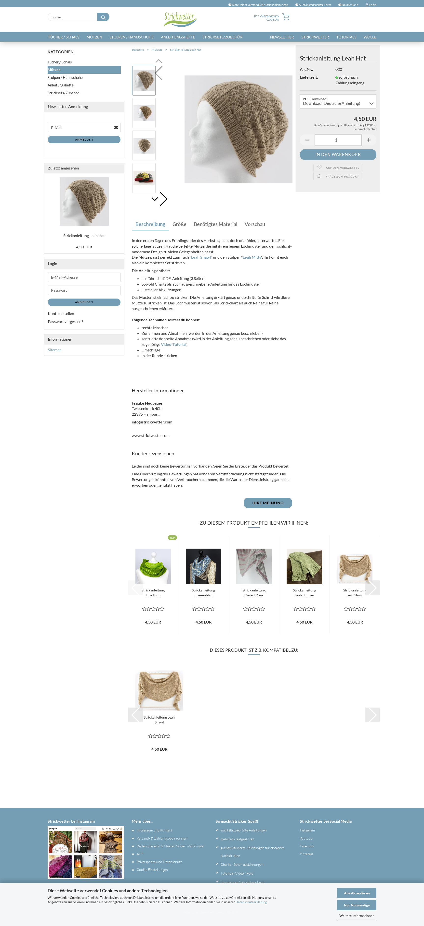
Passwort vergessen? (65, 321)
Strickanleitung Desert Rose (253, 592)
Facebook (307, 846)
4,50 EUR (84, 246)
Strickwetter (315, 37)
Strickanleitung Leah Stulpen (304, 592)
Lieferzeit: (309, 77)
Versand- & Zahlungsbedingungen (162, 838)
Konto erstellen (61, 313)
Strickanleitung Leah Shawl (354, 592)
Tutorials (346, 37)
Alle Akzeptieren (357, 893)
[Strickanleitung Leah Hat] (238, 128)
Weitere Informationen (356, 916)
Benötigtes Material (215, 224)
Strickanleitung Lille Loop (153, 592)
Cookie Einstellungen (152, 869)
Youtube (306, 838)
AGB (140, 854)
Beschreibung (150, 224)
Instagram (307, 830)
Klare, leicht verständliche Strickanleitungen (259, 5)
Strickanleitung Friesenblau (203, 592)
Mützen (94, 37)
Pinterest (306, 854)
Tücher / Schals (63, 37)
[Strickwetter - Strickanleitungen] (180, 19)
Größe (179, 224)
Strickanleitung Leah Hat (84, 235)
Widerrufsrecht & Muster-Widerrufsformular (171, 846)
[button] (158, 199)
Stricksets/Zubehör (222, 37)
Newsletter (282, 37)
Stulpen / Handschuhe (131, 37)
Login (372, 5)
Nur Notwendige (357, 905)
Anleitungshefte (178, 37)
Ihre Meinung (268, 502)
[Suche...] (103, 17)
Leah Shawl (201, 257)
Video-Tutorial (173, 344)
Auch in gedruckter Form (314, 5)
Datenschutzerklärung (251, 902)
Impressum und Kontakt (154, 830)
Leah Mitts (252, 257)
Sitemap (55, 349)
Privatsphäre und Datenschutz (159, 862)
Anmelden (84, 139)
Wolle (370, 37)
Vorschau (255, 224)
